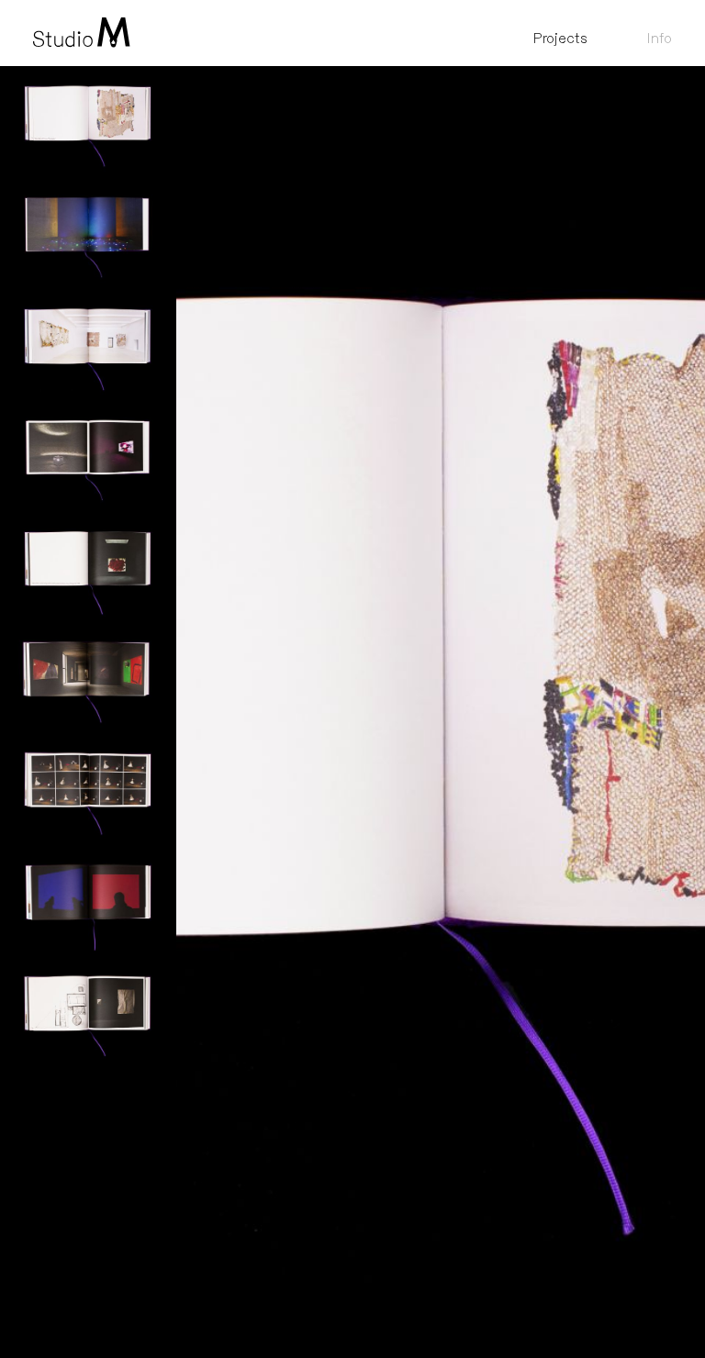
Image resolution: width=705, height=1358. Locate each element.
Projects (560, 38)
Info (659, 38)
